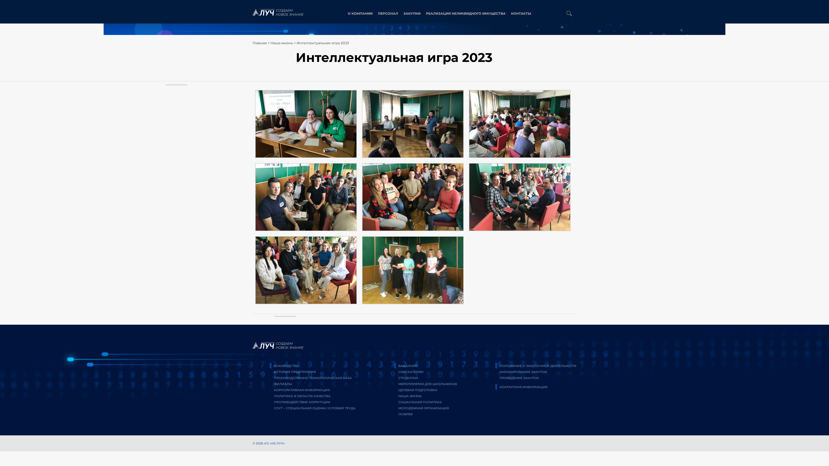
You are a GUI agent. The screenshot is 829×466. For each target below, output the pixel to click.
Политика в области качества (302, 396)
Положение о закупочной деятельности (538, 366)
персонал (388, 13)
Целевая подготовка (417, 390)
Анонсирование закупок (523, 372)
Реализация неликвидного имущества (466, 13)
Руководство (286, 366)
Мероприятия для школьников (427, 384)
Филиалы (283, 384)
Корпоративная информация (302, 390)
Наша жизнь (282, 43)
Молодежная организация (423, 408)
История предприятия (295, 372)
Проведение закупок (519, 378)
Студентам (408, 378)
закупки (412, 13)
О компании (360, 13)
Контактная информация (523, 387)
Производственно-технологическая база (313, 378)
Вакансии (407, 366)
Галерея (405, 414)
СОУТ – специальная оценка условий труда (315, 408)
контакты (521, 13)
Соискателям (410, 372)
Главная (260, 43)
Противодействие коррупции (302, 402)
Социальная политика (420, 402)
